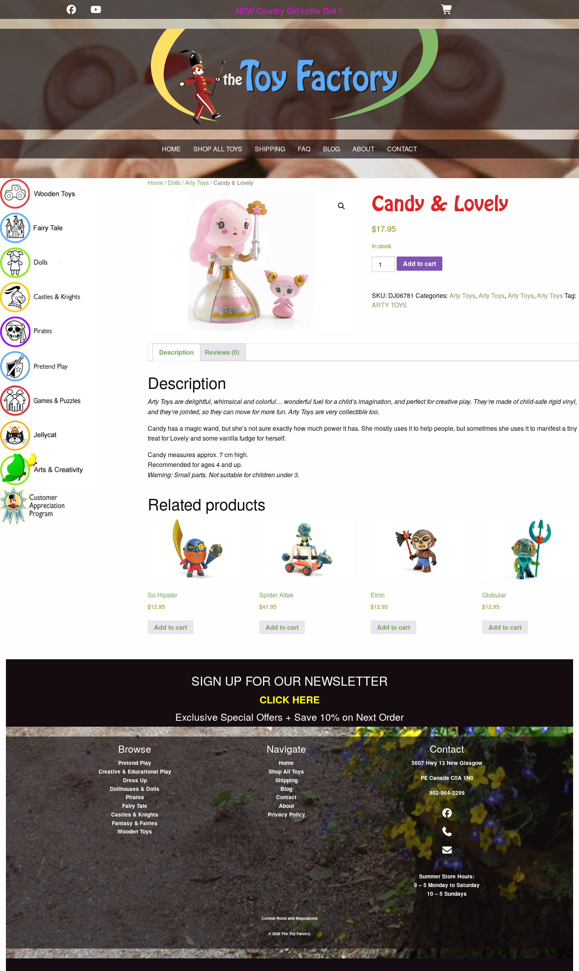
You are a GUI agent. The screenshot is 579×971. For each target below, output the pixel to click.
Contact (286, 797)
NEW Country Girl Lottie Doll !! (289, 10)
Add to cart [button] (170, 627)
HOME (171, 148)
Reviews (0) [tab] (222, 352)
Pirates (135, 797)
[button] (341, 206)
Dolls (174, 182)
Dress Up (135, 780)
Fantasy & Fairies (135, 823)
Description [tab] (176, 352)
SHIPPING (270, 148)
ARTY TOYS (389, 304)
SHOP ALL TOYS (217, 148)
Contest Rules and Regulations (289, 918)
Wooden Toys (134, 831)
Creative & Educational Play (134, 771)
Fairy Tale (134, 805)
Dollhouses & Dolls (135, 788)
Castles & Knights (134, 814)
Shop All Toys (286, 771)
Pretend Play (134, 762)
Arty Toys (197, 182)
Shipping (286, 780)
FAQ (304, 148)
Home (155, 182)
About (286, 805)
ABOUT (364, 148)
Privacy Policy (286, 814)
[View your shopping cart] (447, 9)
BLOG (331, 148)
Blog (286, 788)
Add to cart (419, 263)
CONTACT (402, 148)
